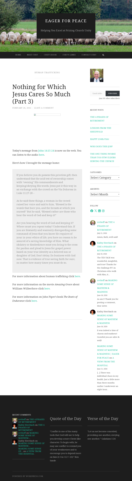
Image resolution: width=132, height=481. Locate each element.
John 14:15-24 (46, 150)
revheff (101, 222)
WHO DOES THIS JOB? (101, 146)
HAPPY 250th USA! (99, 139)
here (41, 154)
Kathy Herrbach (105, 242)
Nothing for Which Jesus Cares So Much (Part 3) (41, 94)
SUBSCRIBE (112, 93)
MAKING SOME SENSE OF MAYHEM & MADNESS (107, 319)
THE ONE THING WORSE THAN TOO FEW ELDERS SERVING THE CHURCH (103, 157)
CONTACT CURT (89, 55)
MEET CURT (32, 55)
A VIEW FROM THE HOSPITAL (106, 361)
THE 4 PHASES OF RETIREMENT (105, 226)
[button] (103, 55)
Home (18, 55)
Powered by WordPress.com (27, 476)
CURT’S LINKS (69, 55)
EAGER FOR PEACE (66, 20)
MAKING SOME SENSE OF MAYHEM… (28, 435)
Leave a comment (44, 108)
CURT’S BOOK (50, 55)
